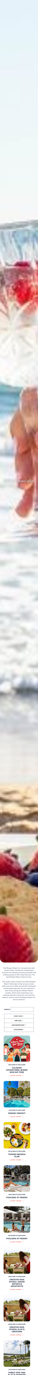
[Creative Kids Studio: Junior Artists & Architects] (17, 1270)
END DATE (18, 1020)
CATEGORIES (18, 1029)
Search (7, 1009)
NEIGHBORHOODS (18, 1025)
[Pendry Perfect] (17, 1100)
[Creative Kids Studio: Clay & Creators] (17, 1316)
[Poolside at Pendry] (17, 1184)
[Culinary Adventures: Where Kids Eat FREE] (17, 1057)
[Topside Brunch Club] (17, 1142)
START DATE (18, 1016)
